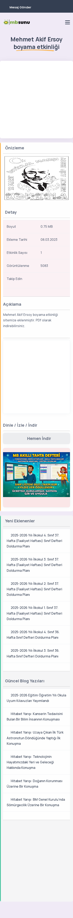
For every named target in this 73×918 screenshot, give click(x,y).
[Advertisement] (36, 99)
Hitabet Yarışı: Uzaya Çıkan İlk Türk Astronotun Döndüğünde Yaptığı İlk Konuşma (35, 738)
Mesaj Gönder (20, 7)
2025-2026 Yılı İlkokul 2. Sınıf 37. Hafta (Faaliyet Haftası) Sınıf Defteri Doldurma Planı (34, 589)
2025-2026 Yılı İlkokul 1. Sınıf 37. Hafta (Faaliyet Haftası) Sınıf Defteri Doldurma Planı (34, 613)
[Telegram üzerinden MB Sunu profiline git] (45, 22)
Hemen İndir (39, 438)
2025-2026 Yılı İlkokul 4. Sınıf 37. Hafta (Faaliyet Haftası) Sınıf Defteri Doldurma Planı (34, 540)
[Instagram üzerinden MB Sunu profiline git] (52, 22)
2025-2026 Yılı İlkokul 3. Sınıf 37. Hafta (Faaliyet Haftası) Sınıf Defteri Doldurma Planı (34, 565)
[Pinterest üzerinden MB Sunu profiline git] (59, 22)
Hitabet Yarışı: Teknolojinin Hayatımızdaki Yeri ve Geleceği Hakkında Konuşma (30, 762)
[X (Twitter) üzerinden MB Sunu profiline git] (60, 280)
